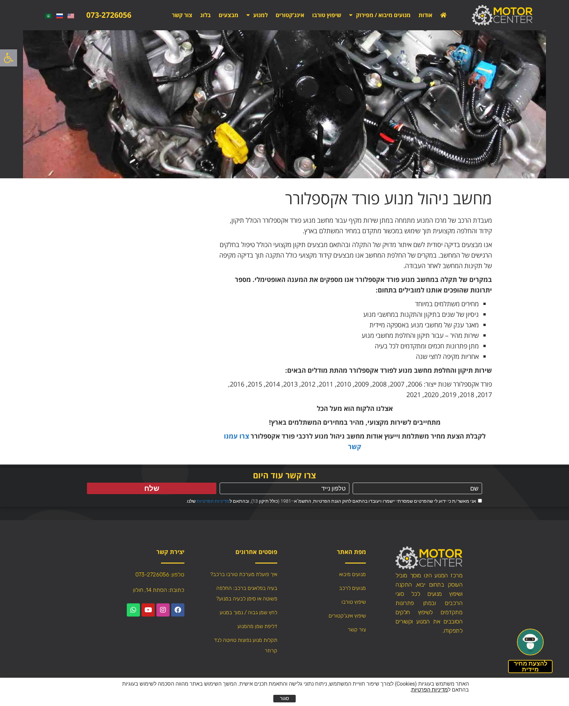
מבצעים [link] (228, 15)
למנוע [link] (260, 15)
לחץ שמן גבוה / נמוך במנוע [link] (248, 612)
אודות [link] (425, 15)
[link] (8, 57)
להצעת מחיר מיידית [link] (530, 666)
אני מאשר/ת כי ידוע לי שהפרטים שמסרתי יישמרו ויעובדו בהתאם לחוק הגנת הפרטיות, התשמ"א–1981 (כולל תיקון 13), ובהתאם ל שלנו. (331, 501)
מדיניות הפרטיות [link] (213, 501)
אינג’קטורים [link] (290, 15)
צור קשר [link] (182, 15)
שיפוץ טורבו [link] (326, 15)
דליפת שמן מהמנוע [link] (257, 626)
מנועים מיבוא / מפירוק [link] (383, 15)
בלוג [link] (205, 15)
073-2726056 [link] (108, 15)
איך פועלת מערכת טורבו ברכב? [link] (243, 574)
